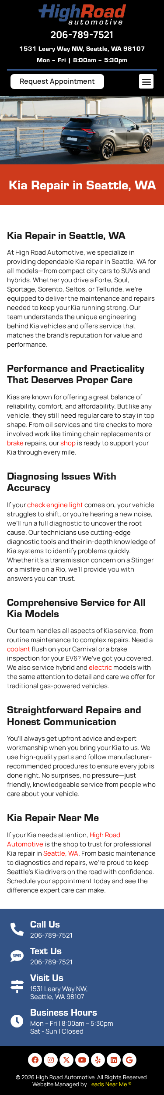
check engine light (55, 504)
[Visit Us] (17, 986)
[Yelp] (98, 1060)
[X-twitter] (66, 1060)
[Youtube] (82, 1060)
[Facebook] (35, 1060)
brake (15, 443)
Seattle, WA (60, 853)
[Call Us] (17, 929)
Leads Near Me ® (110, 1084)
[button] (146, 81)
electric (100, 667)
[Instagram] (51, 1060)
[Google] (129, 1060)
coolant (18, 649)
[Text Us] (17, 956)
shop (68, 443)
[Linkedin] (114, 1060)
